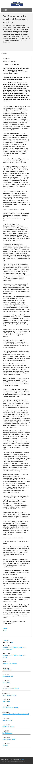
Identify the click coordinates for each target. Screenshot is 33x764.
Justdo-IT (21, 759)
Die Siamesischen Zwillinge (10, 707)
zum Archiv (5, 640)
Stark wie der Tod (7, 720)
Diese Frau (5, 745)
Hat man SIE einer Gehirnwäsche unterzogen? (15, 714)
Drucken (5, 628)
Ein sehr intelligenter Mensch (10, 688)
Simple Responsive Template (12, 761)
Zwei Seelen (6, 701)
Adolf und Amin (6, 670)
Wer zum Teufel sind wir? (9, 663)
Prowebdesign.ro (22, 761)
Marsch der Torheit (7, 676)
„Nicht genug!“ (6, 682)
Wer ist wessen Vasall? (9, 739)
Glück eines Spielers (8, 726)
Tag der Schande (7, 733)
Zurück (4, 630)
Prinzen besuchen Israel (9, 695)
